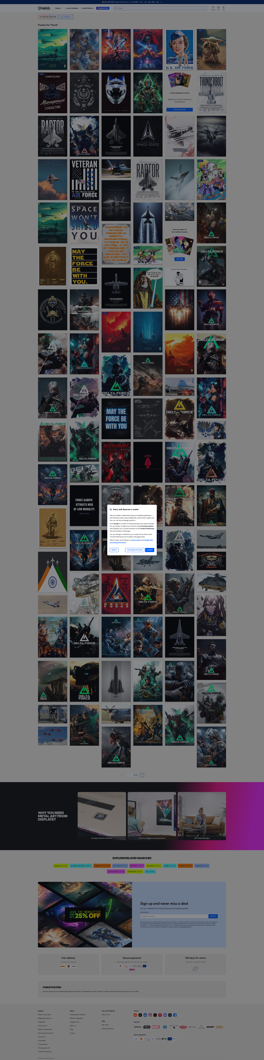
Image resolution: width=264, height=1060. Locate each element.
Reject (114, 550)
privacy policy (136, 540)
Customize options (135, 550)
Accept (150, 550)
